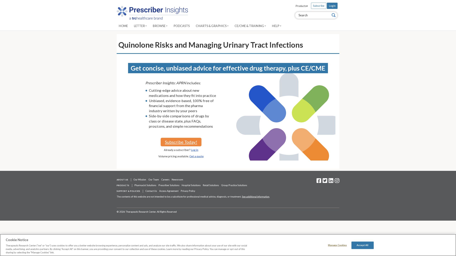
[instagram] (337, 181)
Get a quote (196, 156)
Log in (194, 149)
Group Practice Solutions (234, 185)
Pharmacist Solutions (145, 185)
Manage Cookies (337, 245)
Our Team (153, 179)
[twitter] (324, 181)
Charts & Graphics (211, 26)
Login (332, 5)
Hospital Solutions (191, 185)
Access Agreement (168, 191)
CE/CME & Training (250, 26)
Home (123, 26)
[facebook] (319, 181)
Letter (139, 26)
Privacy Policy (188, 191)
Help (276, 26)
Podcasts (181, 26)
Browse (159, 26)
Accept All (362, 245)
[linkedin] (331, 181)
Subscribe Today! (181, 142)
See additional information (255, 196)
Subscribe (318, 5)
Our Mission (139, 179)
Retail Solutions (211, 185)
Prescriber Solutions (169, 185)
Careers (165, 179)
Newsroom (177, 179)
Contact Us (151, 191)
